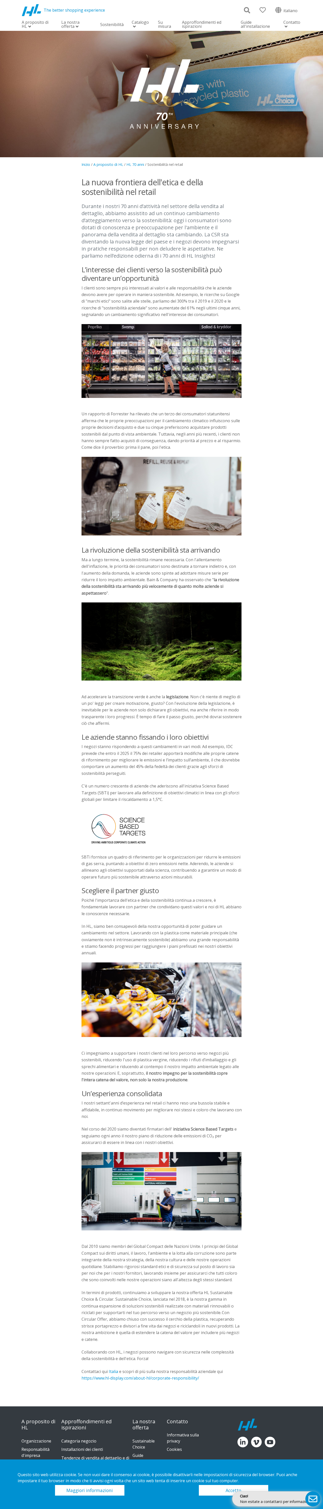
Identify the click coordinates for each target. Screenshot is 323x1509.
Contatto (291, 22)
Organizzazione (36, 1441)
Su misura (164, 24)
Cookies (174, 1449)
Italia (113, 1371)
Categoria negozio (78, 1441)
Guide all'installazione (255, 24)
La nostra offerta (70, 24)
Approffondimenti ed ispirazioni (201, 24)
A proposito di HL (35, 24)
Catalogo (140, 22)
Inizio (86, 164)
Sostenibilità (112, 24)
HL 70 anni (135, 164)
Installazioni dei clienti (82, 1449)
